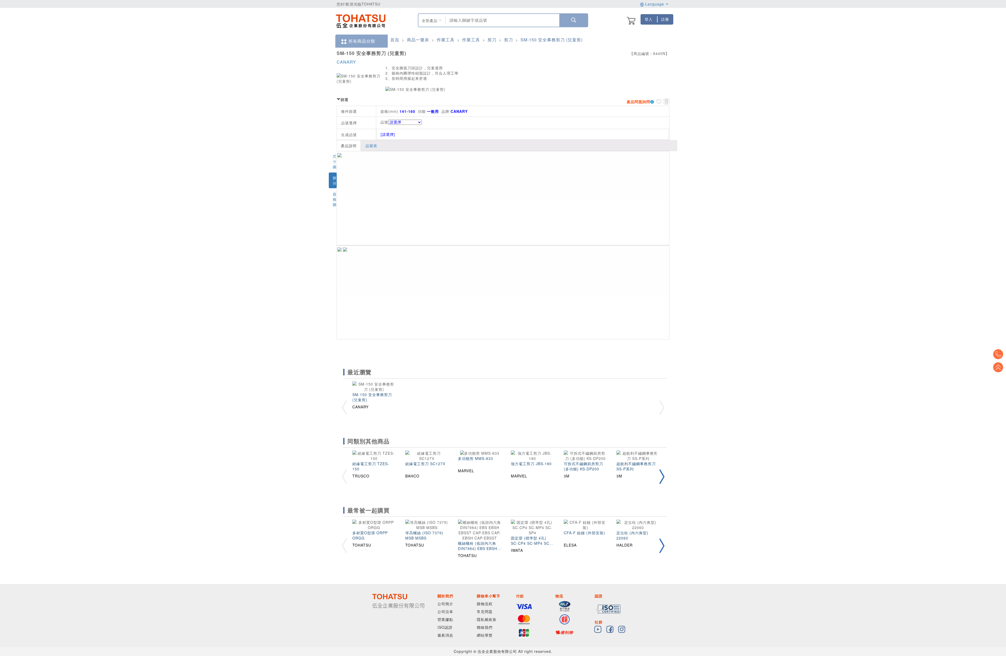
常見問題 (485, 611)
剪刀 (492, 40)
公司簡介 (445, 603)
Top (998, 367)
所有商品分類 (361, 41)
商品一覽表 (418, 40)
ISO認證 (445, 627)
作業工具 (446, 40)
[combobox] (501, 20)
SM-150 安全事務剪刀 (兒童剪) (552, 40)
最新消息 (445, 635)
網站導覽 (485, 635)
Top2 (998, 354)
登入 (649, 19)
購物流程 (485, 603)
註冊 (665, 19)
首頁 (394, 40)
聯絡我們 (485, 627)
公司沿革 (445, 611)
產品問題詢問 (638, 101)
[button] (662, 477)
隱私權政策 (486, 619)
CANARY (346, 62)
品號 (384, 122)
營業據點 (445, 619)
